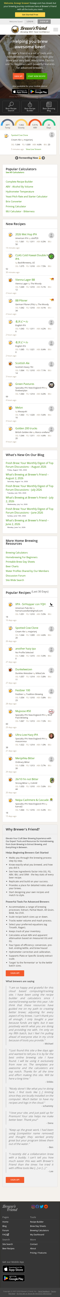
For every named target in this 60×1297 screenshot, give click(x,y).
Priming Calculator (16, 206)
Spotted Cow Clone (19, 135)
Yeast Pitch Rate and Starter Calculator (27, 196)
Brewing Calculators (17, 552)
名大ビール (21, 321)
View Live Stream (33, 149)
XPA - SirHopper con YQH (30, 604)
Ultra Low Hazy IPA (26, 734)
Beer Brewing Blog (49, 109)
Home (5, 1221)
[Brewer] (51, 323)
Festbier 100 (22, 690)
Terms (53, 1291)
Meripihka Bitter (25, 758)
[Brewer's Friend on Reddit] (46, 1207)
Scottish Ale (22, 363)
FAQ (4, 1234)
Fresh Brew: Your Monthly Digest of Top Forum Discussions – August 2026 (29, 464)
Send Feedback (44, 1291)
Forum (5, 1230)
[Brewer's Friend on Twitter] (42, 1207)
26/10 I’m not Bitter (26, 779)
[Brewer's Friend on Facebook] (37, 1207)
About (33, 1248)
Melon (19, 407)
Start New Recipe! (37, 76)
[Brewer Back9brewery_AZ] (51, 256)
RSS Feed (11, 1293)
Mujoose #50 (23, 711)
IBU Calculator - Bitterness (20, 211)
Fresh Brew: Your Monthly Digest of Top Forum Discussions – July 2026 (29, 487)
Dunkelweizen (23, 669)
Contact (34, 1244)
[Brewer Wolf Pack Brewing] (51, 711)
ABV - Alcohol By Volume (19, 186)
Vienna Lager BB (25, 279)
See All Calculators (15, 172)
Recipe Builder (37, 1221)
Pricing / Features (38, 1252)
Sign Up (44, 21)
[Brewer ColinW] (52, 780)
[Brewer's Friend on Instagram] (33, 1207)
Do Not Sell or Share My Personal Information (34, 1293)
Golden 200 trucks (26, 428)
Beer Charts (12, 566)
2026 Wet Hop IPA (26, 234)
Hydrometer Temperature (20, 191)
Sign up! (18, 76)
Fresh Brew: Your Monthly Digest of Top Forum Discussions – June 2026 (29, 510)
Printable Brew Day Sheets (20, 561)
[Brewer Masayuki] (51, 409)
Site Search (7, 1244)
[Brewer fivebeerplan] (51, 385)
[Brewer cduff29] (51, 236)
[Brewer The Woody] (51, 279)
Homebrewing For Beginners (21, 557)
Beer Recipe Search (11, 109)
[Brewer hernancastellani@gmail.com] (51, 605)
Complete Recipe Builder (19, 181)
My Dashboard (37, 1234)
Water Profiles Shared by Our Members (27, 571)
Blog (4, 1226)
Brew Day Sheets (38, 1226)
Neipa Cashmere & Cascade (32, 800)
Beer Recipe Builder (29, 109)
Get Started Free (30, 14)
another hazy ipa (25, 648)
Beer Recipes (8, 1248)
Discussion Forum (16, 575)
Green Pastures (24, 384)
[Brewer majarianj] (52, 135)
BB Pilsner (21, 300)
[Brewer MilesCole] (51, 671)
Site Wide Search (15, 580)
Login (30, 21)
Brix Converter (14, 201)
